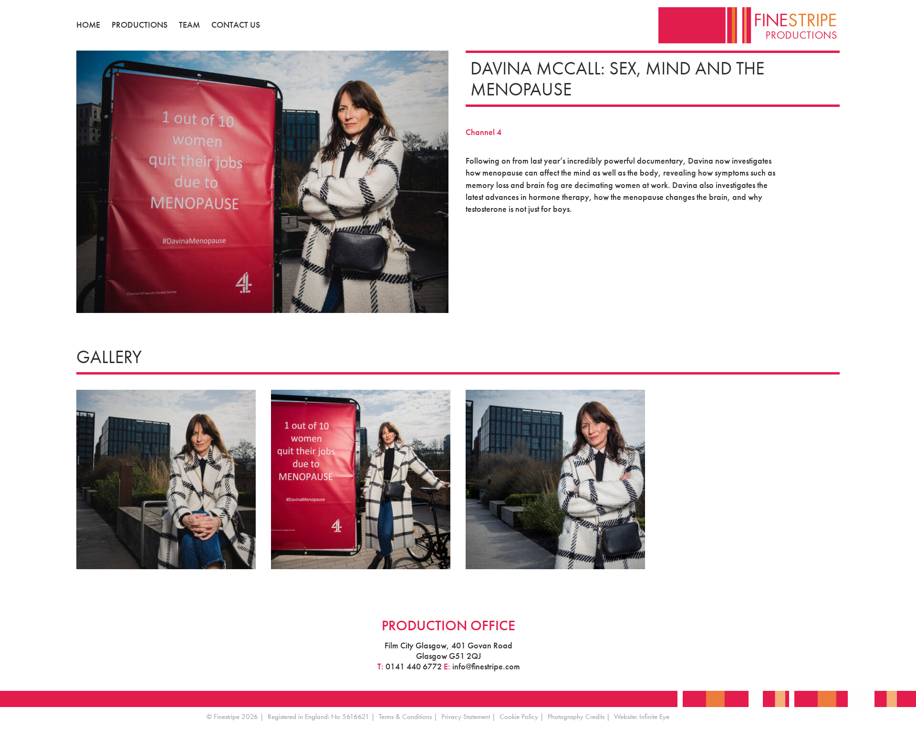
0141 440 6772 (413, 666)
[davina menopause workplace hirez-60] (166, 478)
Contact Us (235, 24)
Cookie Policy (519, 716)
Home (88, 24)
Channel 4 (483, 131)
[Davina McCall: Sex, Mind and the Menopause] (555, 478)
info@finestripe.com (486, 666)
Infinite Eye (654, 716)
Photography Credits (576, 716)
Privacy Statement (465, 716)
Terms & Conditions (405, 716)
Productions (139, 24)
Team (189, 24)
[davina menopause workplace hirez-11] (360, 478)
